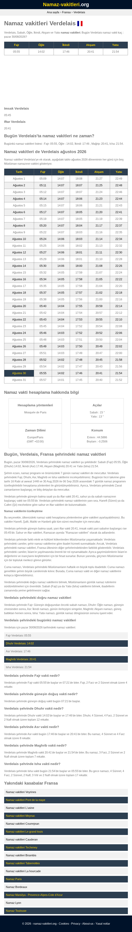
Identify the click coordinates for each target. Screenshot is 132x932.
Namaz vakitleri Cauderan (22, 839)
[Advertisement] (66, 79)
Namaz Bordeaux (16, 887)
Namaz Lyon (13, 902)
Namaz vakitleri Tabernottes (23, 863)
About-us (87, 923)
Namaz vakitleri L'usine (20, 807)
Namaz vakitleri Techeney (21, 847)
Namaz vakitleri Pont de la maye (25, 800)
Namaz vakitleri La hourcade (23, 871)
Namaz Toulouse (16, 910)
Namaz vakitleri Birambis (21, 855)
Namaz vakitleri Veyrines (21, 792)
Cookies (64, 923)
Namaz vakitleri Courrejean (22, 823)
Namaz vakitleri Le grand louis (24, 831)
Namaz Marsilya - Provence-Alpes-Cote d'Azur (34, 894)
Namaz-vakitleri (61, 4)
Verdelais (79, 12)
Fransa (66, 12)
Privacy (75, 923)
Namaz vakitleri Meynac (20, 815)
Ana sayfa (53, 12)
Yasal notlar (103, 923)
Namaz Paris (14, 879)
